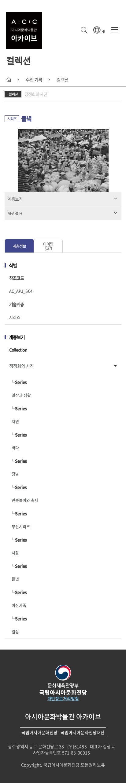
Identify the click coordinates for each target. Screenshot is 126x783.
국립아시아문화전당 (39, 732)
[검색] (84, 30)
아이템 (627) (48, 246)
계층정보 (19, 246)
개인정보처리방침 (63, 698)
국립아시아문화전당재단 (83, 732)
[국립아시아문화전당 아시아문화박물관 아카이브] (24, 30)
